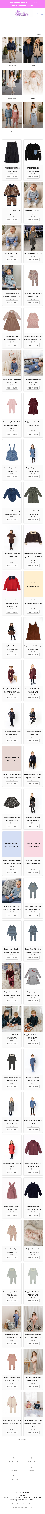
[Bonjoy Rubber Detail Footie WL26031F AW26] (33, 363)
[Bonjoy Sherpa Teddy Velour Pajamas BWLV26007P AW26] (11, 890)
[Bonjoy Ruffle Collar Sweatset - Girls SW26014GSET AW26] (11, 673)
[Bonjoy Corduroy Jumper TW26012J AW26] (11, 1190)
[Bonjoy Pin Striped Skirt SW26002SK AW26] (33, 801)
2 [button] (20, 1444)
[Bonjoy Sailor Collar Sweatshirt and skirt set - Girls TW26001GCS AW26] (11, 584)
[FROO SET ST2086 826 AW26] (33, 238)
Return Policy (16, 1504)
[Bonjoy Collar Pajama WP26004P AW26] (11, 1233)
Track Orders (13, 1471)
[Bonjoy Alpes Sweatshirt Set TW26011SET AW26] (33, 1062)
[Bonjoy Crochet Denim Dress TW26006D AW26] (33, 495)
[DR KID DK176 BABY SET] (11, 238)
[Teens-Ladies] (33, 115)
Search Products (13, 1462)
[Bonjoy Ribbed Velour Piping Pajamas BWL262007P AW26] (11, 1404)
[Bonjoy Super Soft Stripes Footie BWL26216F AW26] (33, 933)
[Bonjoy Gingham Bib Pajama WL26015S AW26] (11, 1276)
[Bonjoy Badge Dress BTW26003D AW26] (33, 976)
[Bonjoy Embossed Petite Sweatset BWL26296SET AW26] (11, 1319)
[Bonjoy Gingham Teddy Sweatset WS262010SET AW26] (11, 277)
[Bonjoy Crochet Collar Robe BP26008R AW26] (11, 1019)
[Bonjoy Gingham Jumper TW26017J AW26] (11, 452)
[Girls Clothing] (12, 82)
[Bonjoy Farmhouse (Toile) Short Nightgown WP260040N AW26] (33, 320)
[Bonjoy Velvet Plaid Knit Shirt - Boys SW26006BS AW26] (33, 758)
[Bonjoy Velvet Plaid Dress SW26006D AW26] (33, 716)
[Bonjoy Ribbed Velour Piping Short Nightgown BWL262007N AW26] (33, 1404)
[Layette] (33, 82)
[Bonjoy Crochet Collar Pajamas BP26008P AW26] (33, 1019)
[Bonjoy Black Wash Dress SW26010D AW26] (11, 1104)
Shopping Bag (14, 1479)
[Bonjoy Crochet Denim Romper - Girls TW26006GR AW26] (11, 495)
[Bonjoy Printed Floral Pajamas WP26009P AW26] (33, 277)
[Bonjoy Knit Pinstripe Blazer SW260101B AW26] (11, 716)
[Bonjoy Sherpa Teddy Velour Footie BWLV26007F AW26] (33, 890)
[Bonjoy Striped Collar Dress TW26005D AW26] (11, 538)
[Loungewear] (12, 115)
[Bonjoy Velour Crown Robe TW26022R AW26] (33, 406)
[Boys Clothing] (12, 50)
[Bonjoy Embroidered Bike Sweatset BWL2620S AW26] (33, 1319)
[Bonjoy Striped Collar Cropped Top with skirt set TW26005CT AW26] (33, 538)
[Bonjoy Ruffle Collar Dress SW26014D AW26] (33, 673)
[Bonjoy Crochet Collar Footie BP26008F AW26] (11, 1062)
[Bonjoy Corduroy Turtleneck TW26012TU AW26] (33, 1147)
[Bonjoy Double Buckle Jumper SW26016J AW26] (33, 630)
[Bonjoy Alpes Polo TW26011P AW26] (33, 1104)
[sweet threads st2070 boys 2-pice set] (11, 195)
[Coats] (33, 50)
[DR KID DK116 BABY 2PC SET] (33, 195)
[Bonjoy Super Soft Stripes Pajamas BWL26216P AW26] (11, 933)
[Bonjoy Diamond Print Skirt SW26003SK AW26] (11, 801)
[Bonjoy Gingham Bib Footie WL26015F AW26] (33, 1276)
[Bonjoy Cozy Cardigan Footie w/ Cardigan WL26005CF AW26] (11, 406)
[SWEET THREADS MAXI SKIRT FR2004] (11, 152)
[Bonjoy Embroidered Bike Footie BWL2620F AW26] (11, 1362)
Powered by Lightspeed (22, 1508)
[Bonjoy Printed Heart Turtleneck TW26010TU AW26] (33, 1190)
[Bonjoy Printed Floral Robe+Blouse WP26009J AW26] (11, 320)
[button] (22, 13)
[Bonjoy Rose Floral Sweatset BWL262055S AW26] (33, 1362)
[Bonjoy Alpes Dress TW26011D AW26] (11, 1147)
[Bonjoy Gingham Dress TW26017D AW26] (33, 452)
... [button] (27, 1444)
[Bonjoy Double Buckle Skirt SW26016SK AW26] (11, 630)
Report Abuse (28, 1504)
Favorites (31, 1471)
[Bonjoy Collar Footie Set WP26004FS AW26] (33, 1233)
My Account (31, 1462)
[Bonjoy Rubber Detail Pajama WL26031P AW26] (11, 363)
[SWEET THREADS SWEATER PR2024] (33, 152)
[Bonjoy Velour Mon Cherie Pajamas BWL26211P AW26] (11, 976)
